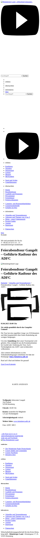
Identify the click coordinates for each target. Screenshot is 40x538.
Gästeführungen (11, 182)
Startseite (4, 283)
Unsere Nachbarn (11, 453)
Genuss (8, 172)
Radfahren (9, 166)
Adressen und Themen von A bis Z (17, 217)
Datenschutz (9, 229)
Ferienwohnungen (11, 200)
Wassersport (9, 170)
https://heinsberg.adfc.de (18, 357)
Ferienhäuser (9, 198)
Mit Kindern (9, 176)
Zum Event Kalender (8, 364)
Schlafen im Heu (11, 208)
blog (6, 92)
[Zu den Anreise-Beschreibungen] (10, 440)
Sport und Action (11, 180)
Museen (8, 174)
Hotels (7, 190)
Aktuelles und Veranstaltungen (16, 215)
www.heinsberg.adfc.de (22, 421)
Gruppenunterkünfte (12, 206)
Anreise (8, 223)
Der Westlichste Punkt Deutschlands (18, 449)
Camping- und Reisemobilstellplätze (18, 204)
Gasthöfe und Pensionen (13, 194)
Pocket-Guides (10, 221)
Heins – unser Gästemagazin (15, 219)
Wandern (8, 168)
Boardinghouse (10, 192)
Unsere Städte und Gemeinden (16, 451)
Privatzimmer (10, 196)
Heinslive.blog (10, 455)
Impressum (9, 225)
